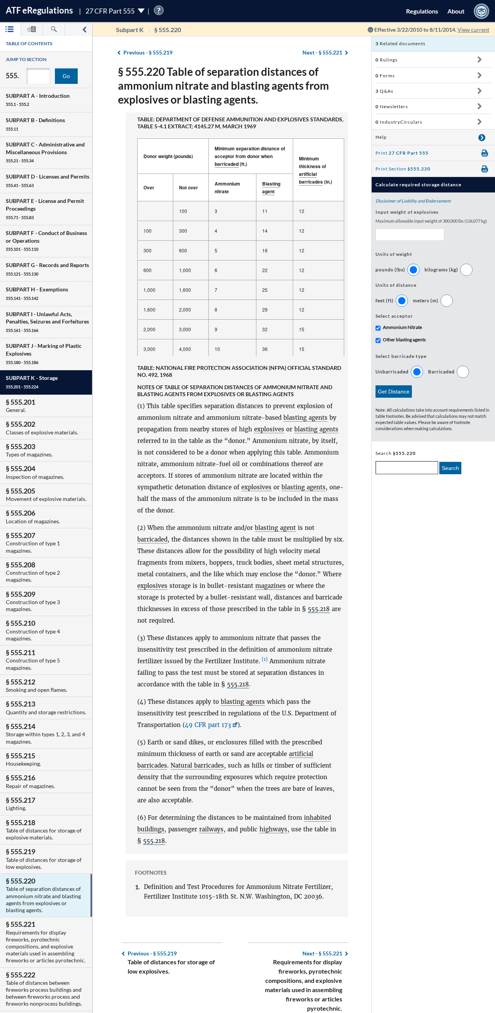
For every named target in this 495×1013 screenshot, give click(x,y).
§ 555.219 (147, 52)
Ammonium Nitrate (402, 327)
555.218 (319, 609)
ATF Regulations (39, 10)
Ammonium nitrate (227, 187)
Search (450, 468)
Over (148, 187)
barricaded (227, 163)
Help (381, 137)
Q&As (384, 91)
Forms (385, 75)
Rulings (387, 60)
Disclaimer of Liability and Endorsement (413, 200)
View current (473, 29)
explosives (269, 429)
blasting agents (305, 417)
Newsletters (392, 106)
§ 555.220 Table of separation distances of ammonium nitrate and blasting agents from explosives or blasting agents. (223, 85)
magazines (270, 585)
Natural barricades (197, 765)
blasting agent (275, 527)
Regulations (422, 11)
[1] (265, 659)
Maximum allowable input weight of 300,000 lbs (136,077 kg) (431, 220)
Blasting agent (271, 187)
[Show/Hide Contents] (479, 59)
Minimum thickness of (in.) (315, 170)
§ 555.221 (322, 52)
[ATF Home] (481, 11)
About (455, 11)
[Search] (54, 29)
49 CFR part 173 (208, 725)
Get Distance (394, 391)
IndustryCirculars (399, 122)
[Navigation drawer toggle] (84, 29)
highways (273, 829)
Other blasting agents (404, 339)
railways (211, 829)
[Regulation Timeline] (32, 29)
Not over (188, 187)
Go (66, 76)
